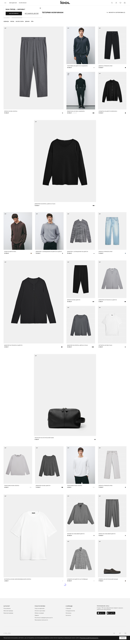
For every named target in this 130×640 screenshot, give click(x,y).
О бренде (68, 608)
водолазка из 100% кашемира (76, 111)
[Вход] (116, 3)
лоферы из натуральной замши (108, 579)
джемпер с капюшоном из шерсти (77, 251)
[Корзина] (124, 3)
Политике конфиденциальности (89, 637)
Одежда (6, 21)
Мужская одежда (8, 613)
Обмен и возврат (39, 613)
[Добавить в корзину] (62, 107)
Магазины (68, 613)
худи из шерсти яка (10, 251)
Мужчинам (22, 2)
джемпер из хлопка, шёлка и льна (45, 203)
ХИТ (5, 28)
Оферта (37, 615)
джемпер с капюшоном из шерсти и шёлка (49, 251)
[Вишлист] (120, 3)
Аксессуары (20, 21)
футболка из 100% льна (105, 345)
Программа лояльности (41, 620)
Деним (27, 21)
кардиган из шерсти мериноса (108, 111)
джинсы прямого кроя (105, 65)
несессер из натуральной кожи (44, 437)
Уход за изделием (39, 608)
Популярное (7, 608)
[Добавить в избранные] (62, 28)
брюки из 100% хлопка (10, 111)
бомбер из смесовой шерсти (75, 533)
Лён (32, 21)
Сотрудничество (70, 610)
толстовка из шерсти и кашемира (77, 65)
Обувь (12, 21)
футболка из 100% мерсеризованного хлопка (17, 579)
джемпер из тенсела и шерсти (13, 345)
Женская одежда (8, 610)
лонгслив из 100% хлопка (11, 485)
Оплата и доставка (40, 610)
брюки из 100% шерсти (73, 299)
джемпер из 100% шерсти (43, 485)
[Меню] (5, 3)
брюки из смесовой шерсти (107, 533)
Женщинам (13, 2)
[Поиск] (112, 3)
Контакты (68, 615)
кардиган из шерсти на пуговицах (77, 579)
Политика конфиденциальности (44, 617)
